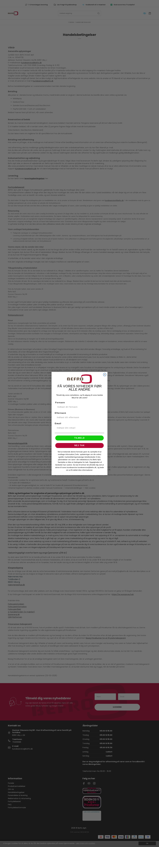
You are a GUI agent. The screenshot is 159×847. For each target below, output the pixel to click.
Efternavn (60, 413)
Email (58, 423)
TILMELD (79, 438)
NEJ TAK (79, 445)
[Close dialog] (104, 374)
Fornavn (60, 403)
